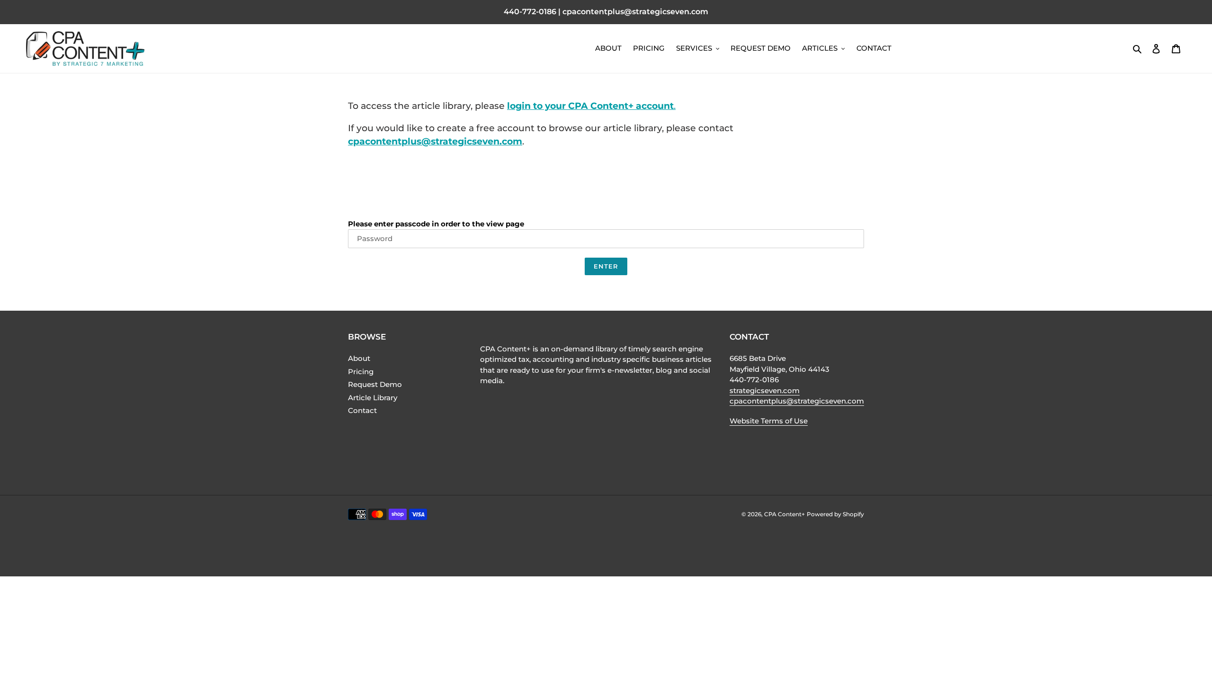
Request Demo (375, 384)
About (359, 358)
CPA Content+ (784, 514)
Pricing (361, 371)
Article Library (372, 397)
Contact (362, 410)
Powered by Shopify (835, 514)
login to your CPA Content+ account (590, 105)
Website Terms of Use (769, 420)
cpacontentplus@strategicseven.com (435, 141)
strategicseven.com (765, 390)
